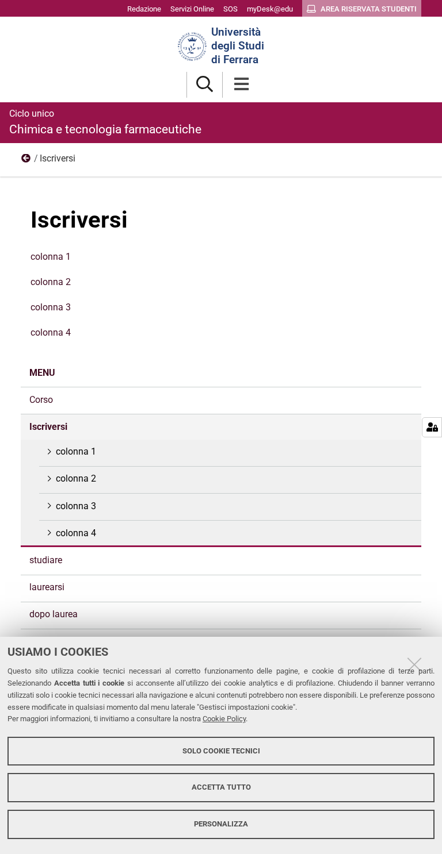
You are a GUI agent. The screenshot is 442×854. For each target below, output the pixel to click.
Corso (41, 399)
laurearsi (46, 587)
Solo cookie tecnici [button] (221, 751)
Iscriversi (48, 426)
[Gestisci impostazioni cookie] (432, 427)
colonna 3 (51, 307)
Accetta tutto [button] (221, 787)
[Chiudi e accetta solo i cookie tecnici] (414, 664)
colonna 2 (51, 281)
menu (26, 161)
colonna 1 (51, 256)
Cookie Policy (224, 718)
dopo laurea (53, 614)
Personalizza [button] (221, 824)
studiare (45, 560)
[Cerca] (204, 85)
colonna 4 (51, 332)
